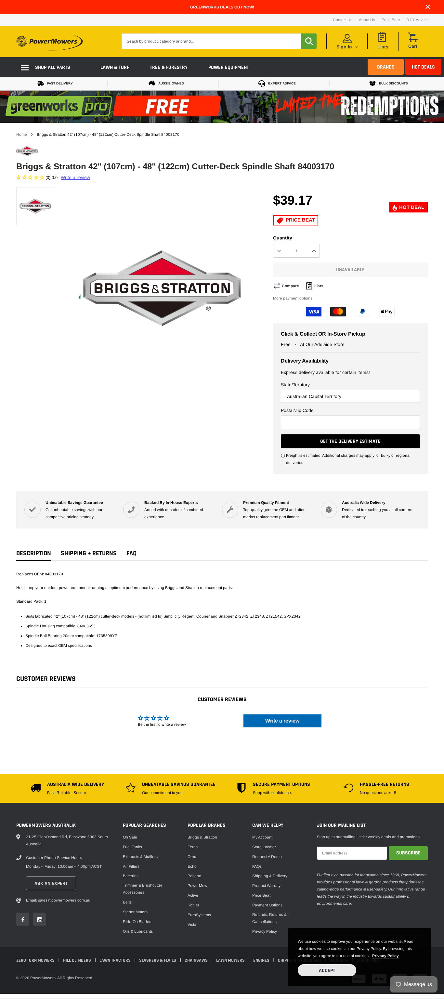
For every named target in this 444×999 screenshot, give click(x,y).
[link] (93, 522)
